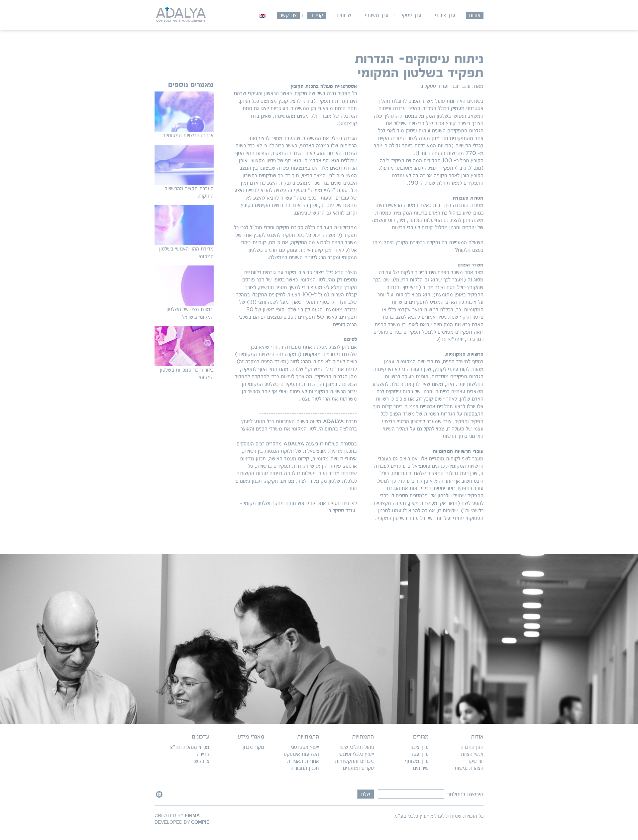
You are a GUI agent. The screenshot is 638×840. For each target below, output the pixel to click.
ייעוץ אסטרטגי (305, 747)
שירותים (421, 768)
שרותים (344, 15)
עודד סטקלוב (341, 510)
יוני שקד (475, 761)
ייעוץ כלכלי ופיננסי (356, 754)
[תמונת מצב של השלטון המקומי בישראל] (184, 285)
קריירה (316, 15)
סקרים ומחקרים (358, 768)
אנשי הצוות (472, 754)
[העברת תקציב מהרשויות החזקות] (184, 165)
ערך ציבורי (445, 15)
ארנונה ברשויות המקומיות (188, 135)
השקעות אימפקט (301, 754)
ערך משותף (376, 15)
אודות (474, 15)
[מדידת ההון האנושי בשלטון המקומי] (184, 225)
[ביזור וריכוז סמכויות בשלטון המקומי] (184, 346)
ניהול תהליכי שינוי (357, 747)
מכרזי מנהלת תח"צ (189, 747)
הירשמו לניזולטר (465, 793)
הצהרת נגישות (469, 768)
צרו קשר (288, 15)
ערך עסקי (411, 15)
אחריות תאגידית (303, 761)
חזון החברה (472, 747)
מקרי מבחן (253, 747)
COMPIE (200, 822)
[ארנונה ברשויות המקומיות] (184, 111)
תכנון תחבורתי (304, 768)
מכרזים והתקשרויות (354, 761)
